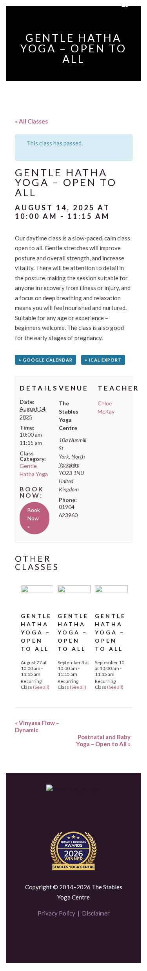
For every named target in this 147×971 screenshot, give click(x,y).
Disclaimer (96, 913)
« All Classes (31, 121)
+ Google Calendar (45, 359)
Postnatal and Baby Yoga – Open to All (103, 740)
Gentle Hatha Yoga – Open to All (36, 632)
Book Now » (33, 518)
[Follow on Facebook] (60, 936)
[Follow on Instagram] (87, 936)
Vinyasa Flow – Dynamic (37, 726)
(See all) (41, 687)
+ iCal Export (103, 359)
